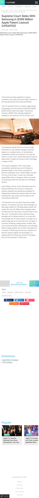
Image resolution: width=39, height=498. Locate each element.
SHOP (34, 6)
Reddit (15, 303)
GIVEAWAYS (19, 6)
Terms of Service (19, 491)
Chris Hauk (5, 29)
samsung (28, 292)
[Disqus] (19, 329)
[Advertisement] (19, 75)
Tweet (21, 300)
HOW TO (10, 6)
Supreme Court (6, 295)
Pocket (26, 303)
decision (10, 292)
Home (3, 10)
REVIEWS (27, 6)
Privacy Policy (19, 488)
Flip (30, 299)
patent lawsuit (19, 292)
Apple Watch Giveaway (10, 360)
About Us (19, 481)
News (16, 10)
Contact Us (19, 485)
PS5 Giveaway (7, 362)
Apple (7, 10)
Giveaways (19, 495)
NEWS (3, 6)
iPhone (11, 10)
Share (10, 300)
